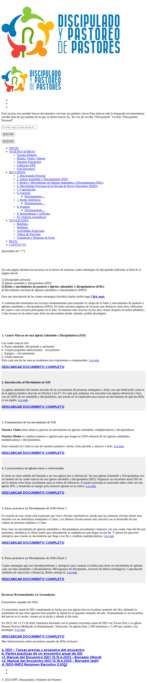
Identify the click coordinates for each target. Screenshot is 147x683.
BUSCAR (8, 134)
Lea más (94, 360)
